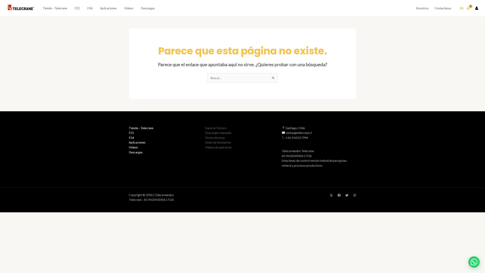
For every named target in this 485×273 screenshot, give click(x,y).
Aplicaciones (108, 8)
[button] (474, 262)
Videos (128, 8)
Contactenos (443, 8)
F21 (77, 8)
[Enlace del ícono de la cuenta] (476, 8)
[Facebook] (339, 195)
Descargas (148, 8)
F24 (89, 8)
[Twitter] (346, 195)
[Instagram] (354, 195)
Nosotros (422, 8)
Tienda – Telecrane (55, 8)
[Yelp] (331, 195)
